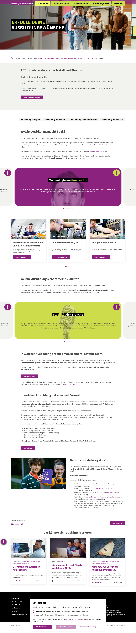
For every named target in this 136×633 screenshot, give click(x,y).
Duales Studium (81, 3)
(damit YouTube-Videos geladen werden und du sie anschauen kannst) (62, 615)
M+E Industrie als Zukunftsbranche (73, 58)
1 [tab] (64, 208)
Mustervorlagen (111, 492)
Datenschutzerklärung (75, 619)
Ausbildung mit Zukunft (55, 119)
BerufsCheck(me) (96, 151)
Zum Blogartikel (29, 376)
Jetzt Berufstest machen (32, 97)
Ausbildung (42, 58)
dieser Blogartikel (69, 384)
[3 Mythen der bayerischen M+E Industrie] (28, 548)
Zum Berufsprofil (21, 257)
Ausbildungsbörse (101, 3)
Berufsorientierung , (32, 561)
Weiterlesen (28, 448)
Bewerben (118, 3)
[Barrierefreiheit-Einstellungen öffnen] (3, 542)
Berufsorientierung (53, 58)
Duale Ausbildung (61, 3)
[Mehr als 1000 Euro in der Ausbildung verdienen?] (107, 548)
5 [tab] (73, 208)
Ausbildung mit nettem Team (84, 119)
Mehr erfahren (18, 581)
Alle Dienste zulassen (42, 627)
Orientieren (43, 3)
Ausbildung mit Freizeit (112, 119)
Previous (10, 265)
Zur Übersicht (117, 523)
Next (125, 265)
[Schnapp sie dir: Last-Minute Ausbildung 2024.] (68, 548)
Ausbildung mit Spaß (30, 119)
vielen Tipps (98, 492)
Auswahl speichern (66, 627)
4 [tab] (70, 208)
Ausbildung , (23, 561)
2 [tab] (66, 208)
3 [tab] (68, 208)
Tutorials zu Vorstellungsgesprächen (104, 497)
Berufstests (97, 484)
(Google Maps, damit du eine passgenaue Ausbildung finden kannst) (62, 612)
